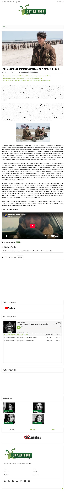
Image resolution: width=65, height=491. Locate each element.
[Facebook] (2, 1)
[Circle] (19, 1)
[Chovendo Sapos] (32, 15)
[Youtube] (16, 1)
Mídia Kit (34, 472)
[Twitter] (5, 1)
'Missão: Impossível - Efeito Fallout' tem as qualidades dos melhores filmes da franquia (27, 80)
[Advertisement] (32, 20)
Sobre (34, 469)
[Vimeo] (13, 1)
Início (5, 469)
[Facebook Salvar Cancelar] (29, 481)
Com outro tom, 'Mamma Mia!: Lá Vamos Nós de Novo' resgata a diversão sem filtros (26, 76)
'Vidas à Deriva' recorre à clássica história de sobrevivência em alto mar (22, 78)
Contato (6, 475)
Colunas (6, 472)
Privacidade (35, 475)
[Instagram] (8, 1)
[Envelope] (11, 1)
